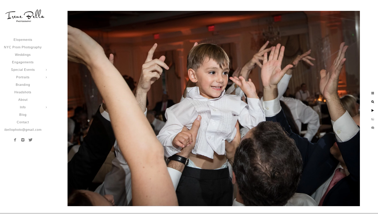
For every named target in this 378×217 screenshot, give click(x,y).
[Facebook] (15, 140)
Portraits (23, 77)
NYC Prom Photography (23, 47)
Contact (23, 122)
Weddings (23, 54)
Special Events (23, 69)
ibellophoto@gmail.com (23, 129)
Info (23, 107)
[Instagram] (22, 140)
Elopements (23, 39)
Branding (23, 84)
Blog (23, 114)
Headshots (22, 92)
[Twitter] (30, 140)
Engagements (23, 62)
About (23, 99)
